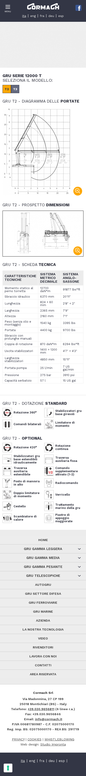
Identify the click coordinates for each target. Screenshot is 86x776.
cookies (35, 739)
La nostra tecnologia (43, 629)
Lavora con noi (43, 656)
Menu (8, 11)
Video (43, 638)
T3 (15, 89)
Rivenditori (43, 647)
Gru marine (43, 611)
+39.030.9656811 (41, 709)
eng (33, 16)
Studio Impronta (53, 744)
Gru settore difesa (43, 593)
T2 (7, 89)
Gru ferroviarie (43, 602)
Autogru (43, 584)
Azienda (43, 620)
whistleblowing (59, 739)
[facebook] (78, 8)
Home (43, 540)
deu (51, 16)
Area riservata (43, 674)
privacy (18, 739)
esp (61, 16)
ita (24, 16)
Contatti (43, 665)
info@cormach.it (48, 719)
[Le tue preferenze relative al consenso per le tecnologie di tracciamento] (8, 768)
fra (42, 16)
